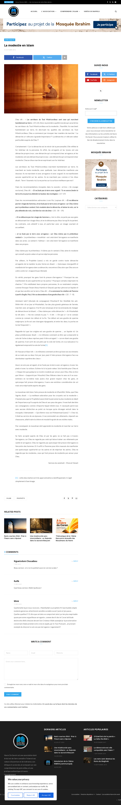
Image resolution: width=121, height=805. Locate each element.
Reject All (31, 795)
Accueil (34, 11)
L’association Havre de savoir (111, 794)
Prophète (21, 498)
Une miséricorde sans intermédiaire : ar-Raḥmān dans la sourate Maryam (41, 538)
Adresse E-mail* (91, 109)
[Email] (6, 144)
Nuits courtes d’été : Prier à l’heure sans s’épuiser (15, 537)
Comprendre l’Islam (69, 11)
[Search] (115, 11)
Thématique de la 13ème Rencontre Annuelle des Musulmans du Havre (66, 538)
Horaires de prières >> (88, 794)
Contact (98, 794)
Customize (15, 795)
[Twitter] (6, 132)
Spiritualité (9, 40)
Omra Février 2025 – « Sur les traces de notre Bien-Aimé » (33, 2)
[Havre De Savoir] (13, 11)
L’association (75, 794)
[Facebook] (6, 126)
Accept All (46, 795)
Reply (75, 561)
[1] (46, 345)
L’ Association (47, 11)
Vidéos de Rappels (92, 11)
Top (119, 800)
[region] (31, 787)
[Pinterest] (6, 138)
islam (8, 498)
